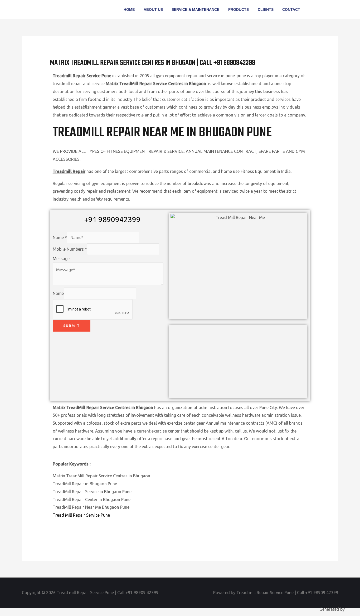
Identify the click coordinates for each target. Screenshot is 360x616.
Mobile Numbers (70, 249)
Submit (71, 325)
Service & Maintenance (195, 9)
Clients (266, 9)
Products (238, 9)
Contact (291, 9)
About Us (153, 9)
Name (60, 237)
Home (129, 9)
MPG (350, 609)
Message (61, 258)
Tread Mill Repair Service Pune (81, 515)
